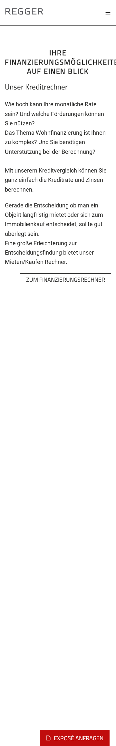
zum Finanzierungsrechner (65, 279)
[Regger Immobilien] (24, 10)
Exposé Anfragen (78, 738)
